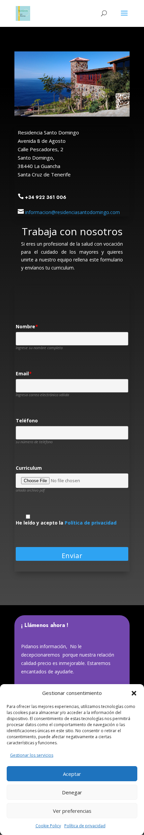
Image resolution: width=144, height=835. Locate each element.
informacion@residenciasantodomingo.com (72, 212)
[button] (134, 693)
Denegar (72, 792)
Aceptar (72, 773)
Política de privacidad (84, 826)
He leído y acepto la (66, 523)
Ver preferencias (72, 810)
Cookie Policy (48, 826)
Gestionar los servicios (31, 755)
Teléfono (27, 421)
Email (23, 374)
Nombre (27, 327)
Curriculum (29, 468)
